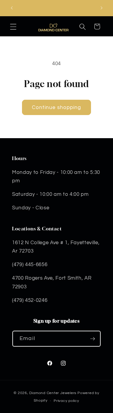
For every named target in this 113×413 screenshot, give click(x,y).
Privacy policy (66, 401)
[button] (13, 26)
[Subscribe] (92, 339)
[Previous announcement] (11, 8)
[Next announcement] (101, 8)
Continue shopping (56, 107)
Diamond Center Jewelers (53, 393)
